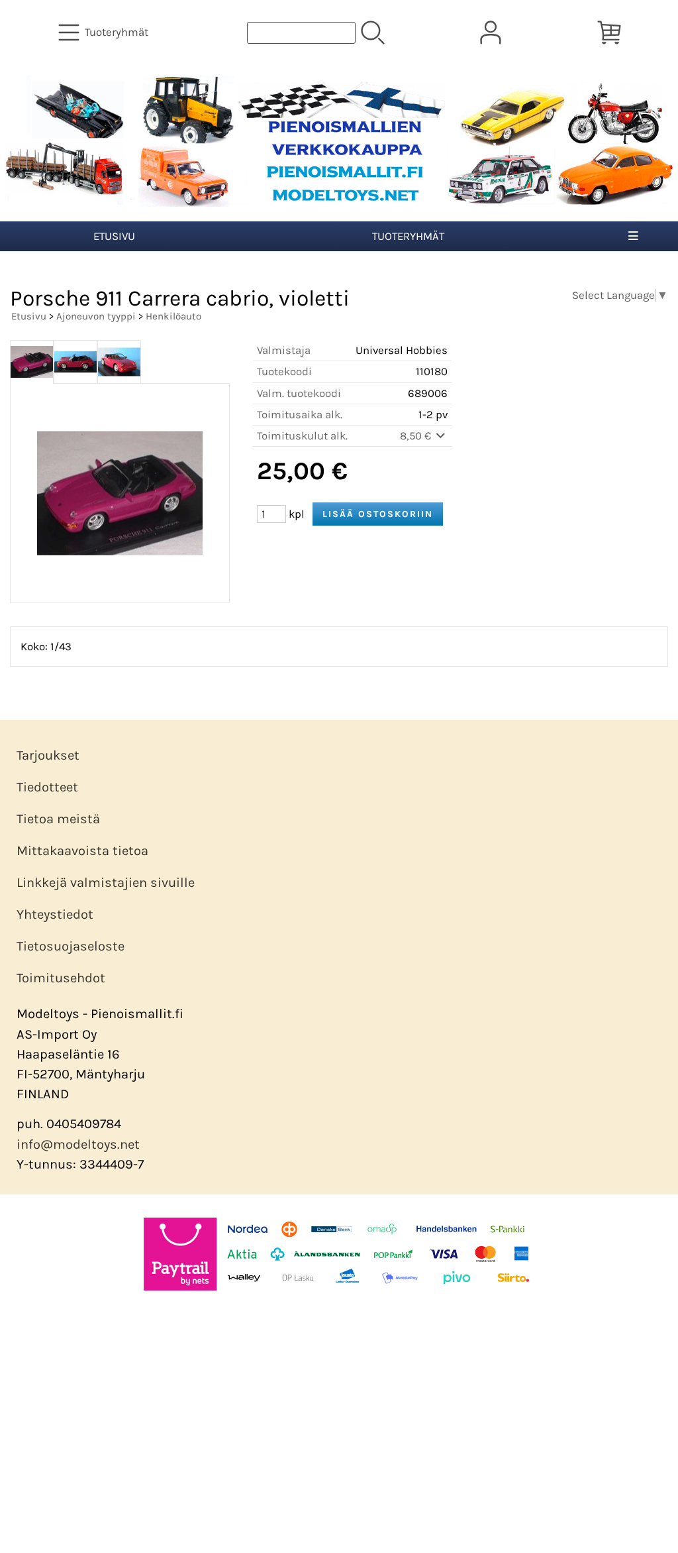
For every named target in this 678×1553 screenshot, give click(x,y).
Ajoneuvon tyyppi (96, 316)
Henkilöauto (173, 316)
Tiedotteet (47, 787)
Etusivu (114, 236)
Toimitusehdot (61, 978)
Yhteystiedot (55, 914)
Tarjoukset (48, 755)
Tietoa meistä (58, 819)
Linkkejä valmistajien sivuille (106, 882)
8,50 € (417, 436)
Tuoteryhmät (408, 236)
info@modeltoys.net (78, 1144)
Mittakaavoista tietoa (82, 850)
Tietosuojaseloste (70, 946)
